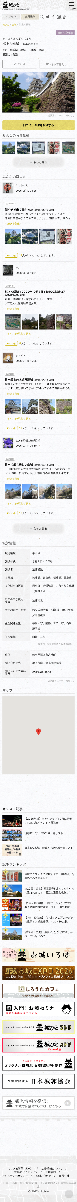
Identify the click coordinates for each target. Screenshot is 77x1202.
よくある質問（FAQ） (21, 1168)
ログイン (11, 16)
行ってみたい (58, 64)
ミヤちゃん (22, 185)
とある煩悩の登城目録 (28, 440)
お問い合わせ (43, 1175)
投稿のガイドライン (26, 1172)
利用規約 (50, 1172)
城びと (5, 24)
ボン (18, 267)
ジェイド (20, 355)
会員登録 (30, 16)
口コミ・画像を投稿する (38, 125)
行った (22, 63)
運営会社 (64, 1175)
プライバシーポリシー (15, 1175)
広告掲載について (51, 1168)
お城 (14, 24)
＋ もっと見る (38, 162)
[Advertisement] (38, 790)
